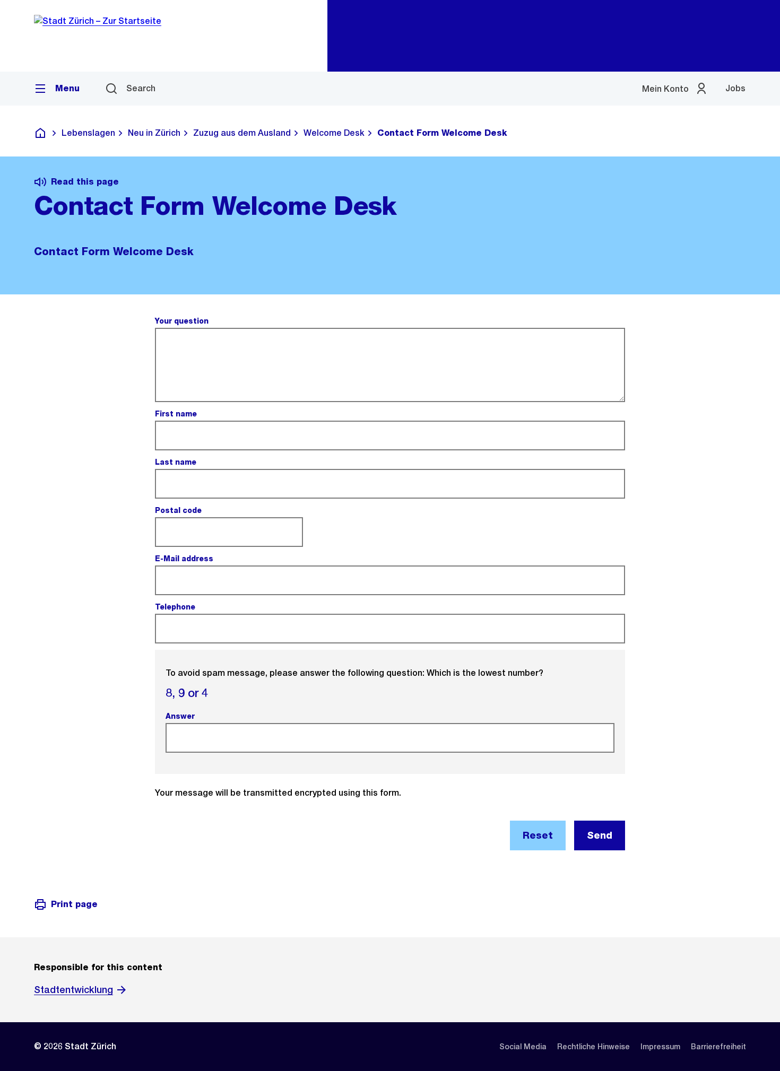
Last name (177, 462)
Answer (181, 716)
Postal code (179, 510)
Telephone (176, 607)
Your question (183, 321)
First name (177, 414)
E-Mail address (185, 558)
